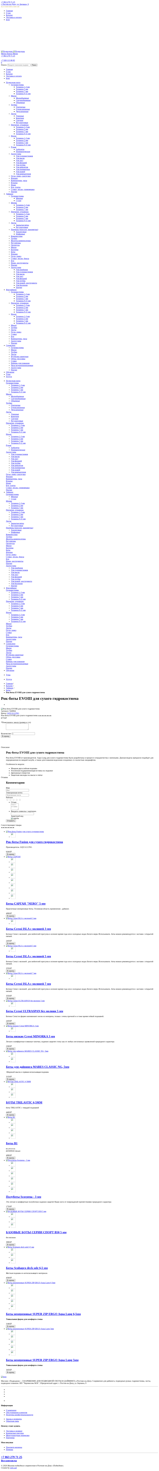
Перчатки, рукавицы (15, 423)
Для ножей (15, 470)
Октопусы (10, 543)
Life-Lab (13, 1468)
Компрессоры (12, 534)
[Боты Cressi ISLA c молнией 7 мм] (21, 973)
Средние (14, 419)
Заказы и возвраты (14, 1419)
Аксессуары (11, 452)
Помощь (9, 1449)
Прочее (9, 490)
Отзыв (13, 802)
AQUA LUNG (13, 713)
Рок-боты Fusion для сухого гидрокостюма (34, 841)
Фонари (9, 477)
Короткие (15, 416)
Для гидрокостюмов (19, 454)
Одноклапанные (18, 407)
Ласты (8, 412)
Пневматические (18, 450)
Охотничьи (15, 405)
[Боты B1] (10, 1117)
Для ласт (14, 459)
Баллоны (9, 548)
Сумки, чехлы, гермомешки (18, 488)
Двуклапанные (17, 410)
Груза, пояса (11, 554)
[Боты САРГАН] (13, 857)
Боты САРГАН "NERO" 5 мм (25, 903)
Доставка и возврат (14, 1431)
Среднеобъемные (18, 399)
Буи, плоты (11, 485)
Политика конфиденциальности (19, 1415)
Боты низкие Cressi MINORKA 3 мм (30, 1036)
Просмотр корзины (14, 1447)
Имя (8, 788)
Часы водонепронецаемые (17, 664)
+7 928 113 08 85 (8, 60)
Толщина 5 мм (17, 387)
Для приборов (17, 568)
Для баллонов (17, 583)
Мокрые (14, 497)
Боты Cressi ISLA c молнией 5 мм (28, 956)
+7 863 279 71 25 (8, 2)
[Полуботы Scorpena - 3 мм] (18, 1160)
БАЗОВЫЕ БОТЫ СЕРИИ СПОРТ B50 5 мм (36, 1232)
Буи (7, 559)
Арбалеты (15, 448)
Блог (8, 20)
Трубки (9, 403)
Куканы (9, 481)
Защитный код (17, 816)
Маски (9, 394)
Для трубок (15, 463)
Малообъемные (17, 396)
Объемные (15, 401)
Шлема (9, 501)
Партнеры (10, 1438)
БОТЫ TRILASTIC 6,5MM (24, 1102)
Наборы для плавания (15, 661)
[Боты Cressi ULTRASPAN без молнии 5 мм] (25, 1001)
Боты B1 (12, 1143)
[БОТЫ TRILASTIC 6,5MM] (18, 1082)
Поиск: (4, 65)
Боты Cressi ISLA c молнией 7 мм (28, 983)
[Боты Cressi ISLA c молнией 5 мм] (21, 946)
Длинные (15, 414)
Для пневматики (18, 468)
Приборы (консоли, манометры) (19, 528)
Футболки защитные (14, 655)
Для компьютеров (18, 472)
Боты (8, 550)
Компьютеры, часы (14, 479)
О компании (11, 1410)
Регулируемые (17, 421)
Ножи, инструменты (14, 561)
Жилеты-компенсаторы (16, 539)
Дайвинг (9, 688)
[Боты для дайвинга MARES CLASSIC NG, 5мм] (27, 1051)
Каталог (9, 15)
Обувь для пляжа (13, 657)
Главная (9, 11)
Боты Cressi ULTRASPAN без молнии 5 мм (34, 1011)
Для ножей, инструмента (21, 581)
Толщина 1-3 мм (18, 385)
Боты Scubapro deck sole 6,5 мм (27, 1268)
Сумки (9, 632)
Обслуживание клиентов (16, 1412)
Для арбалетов (17, 465)
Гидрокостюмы (12, 383)
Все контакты (9, 1460)
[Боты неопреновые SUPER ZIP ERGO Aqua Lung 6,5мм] (30, 1283)
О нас (8, 13)
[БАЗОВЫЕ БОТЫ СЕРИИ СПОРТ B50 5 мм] (26, 1211)
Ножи (8, 483)
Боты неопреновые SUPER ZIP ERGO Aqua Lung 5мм (42, 1360)
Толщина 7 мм (17, 390)
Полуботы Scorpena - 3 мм (23, 1196)
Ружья (8, 445)
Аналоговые (16, 530)
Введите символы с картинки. (24, 811)
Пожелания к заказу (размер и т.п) (16, 722)
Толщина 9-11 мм (18, 392)
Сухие (13, 499)
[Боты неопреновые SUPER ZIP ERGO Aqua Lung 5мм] (30, 1329)
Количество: (6, 733)
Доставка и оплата (14, 17)
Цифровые (15, 532)
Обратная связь (12, 1421)
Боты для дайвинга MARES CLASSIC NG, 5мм (37, 1066)
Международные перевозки (17, 1435)
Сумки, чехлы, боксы (15, 557)
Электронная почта (14, 793)
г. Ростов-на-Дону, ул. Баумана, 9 (15, 4)
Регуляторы (11, 541)
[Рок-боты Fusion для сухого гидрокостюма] (25, 831)
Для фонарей (16, 461)
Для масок (15, 456)
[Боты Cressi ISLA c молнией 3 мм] (21, 918)
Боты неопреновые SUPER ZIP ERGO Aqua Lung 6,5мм (43, 1314)
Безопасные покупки (15, 1433)
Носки (8, 434)
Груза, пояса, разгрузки (16, 474)
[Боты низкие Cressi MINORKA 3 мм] (22, 1026)
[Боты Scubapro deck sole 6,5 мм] (20, 1247)
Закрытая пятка (17, 523)
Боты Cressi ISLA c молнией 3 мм (28, 928)
